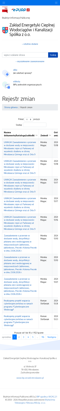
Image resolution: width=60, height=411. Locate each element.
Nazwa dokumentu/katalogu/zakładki (19, 134)
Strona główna (11, 107)
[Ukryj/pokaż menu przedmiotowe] (3, 2)
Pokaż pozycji (29, 119)
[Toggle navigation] (56, 2)
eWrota (16, 81)
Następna (52, 337)
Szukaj (53, 55)
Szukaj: (19, 124)
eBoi (15, 70)
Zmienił (44, 135)
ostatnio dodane (30, 44)
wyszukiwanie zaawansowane (30, 61)
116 (43, 337)
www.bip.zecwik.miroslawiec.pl (30, 378)
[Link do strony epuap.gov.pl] (20, 9)
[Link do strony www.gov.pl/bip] (6, 9)
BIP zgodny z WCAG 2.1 (47, 396)
